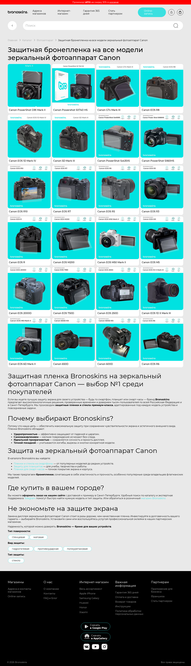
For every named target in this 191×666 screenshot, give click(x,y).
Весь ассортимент (90, 588)
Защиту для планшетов (28, 466)
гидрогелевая (20, 548)
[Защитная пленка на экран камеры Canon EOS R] (29, 237)
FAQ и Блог (50, 598)
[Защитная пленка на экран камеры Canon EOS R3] (162, 187)
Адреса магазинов (39, 12)
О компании (51, 588)
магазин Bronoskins (153, 498)
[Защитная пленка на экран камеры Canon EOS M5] (162, 237)
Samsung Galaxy (89, 598)
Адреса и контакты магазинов (19, 590)
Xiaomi (83, 612)
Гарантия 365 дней (91, 12)
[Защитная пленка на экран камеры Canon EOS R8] (162, 85)
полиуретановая (77, 548)
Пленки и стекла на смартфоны (33, 463)
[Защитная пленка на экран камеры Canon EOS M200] (73, 237)
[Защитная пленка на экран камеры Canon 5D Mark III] (73, 136)
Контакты (49, 593)
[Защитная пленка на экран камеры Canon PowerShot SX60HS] (162, 136)
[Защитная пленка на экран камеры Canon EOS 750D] (73, 288)
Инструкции (123, 606)
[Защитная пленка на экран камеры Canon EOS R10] (29, 187)
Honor (83, 607)
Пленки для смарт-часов (29, 469)
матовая (38, 537)
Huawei (83, 602)
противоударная (48, 548)
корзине (114, 2)
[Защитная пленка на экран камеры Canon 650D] (73, 339)
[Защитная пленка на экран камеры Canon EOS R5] (117, 187)
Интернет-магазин (64, 12)
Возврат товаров (125, 601)
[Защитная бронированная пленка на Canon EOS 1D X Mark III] (162, 288)
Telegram (30, 498)
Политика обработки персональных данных (129, 612)
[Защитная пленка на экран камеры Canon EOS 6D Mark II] (29, 339)
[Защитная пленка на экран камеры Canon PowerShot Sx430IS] (117, 136)
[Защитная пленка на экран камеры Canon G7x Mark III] (117, 85)
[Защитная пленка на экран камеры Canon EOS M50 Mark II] (117, 237)
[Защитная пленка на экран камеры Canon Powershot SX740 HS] (73, 85)
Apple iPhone (87, 593)
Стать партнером (115, 12)
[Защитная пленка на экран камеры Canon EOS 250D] (117, 288)
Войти (171, 12)
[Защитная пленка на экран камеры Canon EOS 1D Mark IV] (29, 136)
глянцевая (18, 537)
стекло (16, 560)
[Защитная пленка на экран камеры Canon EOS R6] (162, 339)
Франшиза (157, 596)
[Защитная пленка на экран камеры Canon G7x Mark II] (29, 85)
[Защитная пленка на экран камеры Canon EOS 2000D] (29, 288)
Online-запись (148, 12)
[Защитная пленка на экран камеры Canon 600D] (117, 339)
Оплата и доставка (126, 597)
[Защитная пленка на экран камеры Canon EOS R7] (73, 187)
